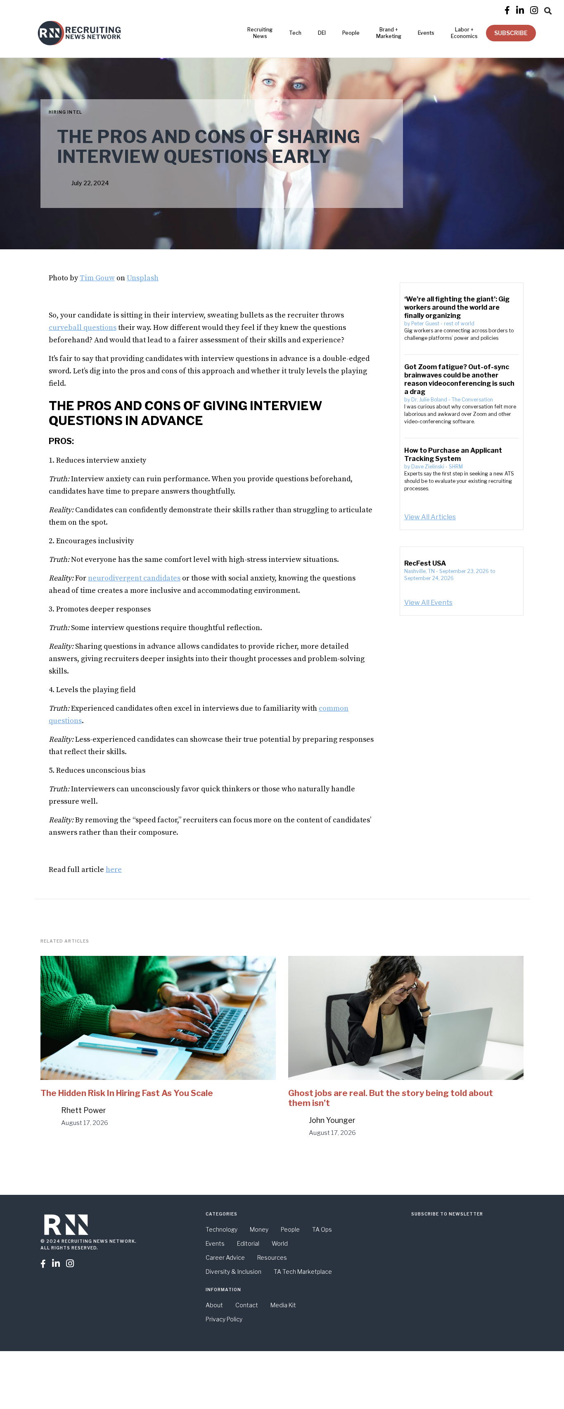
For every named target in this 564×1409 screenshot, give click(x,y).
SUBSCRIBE (511, 32)
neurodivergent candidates (134, 578)
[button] (548, 9)
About (214, 1305)
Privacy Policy (224, 1319)
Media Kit (283, 1305)
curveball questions (82, 327)
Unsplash (143, 278)
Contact (246, 1305)
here (114, 869)
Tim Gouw (97, 278)
